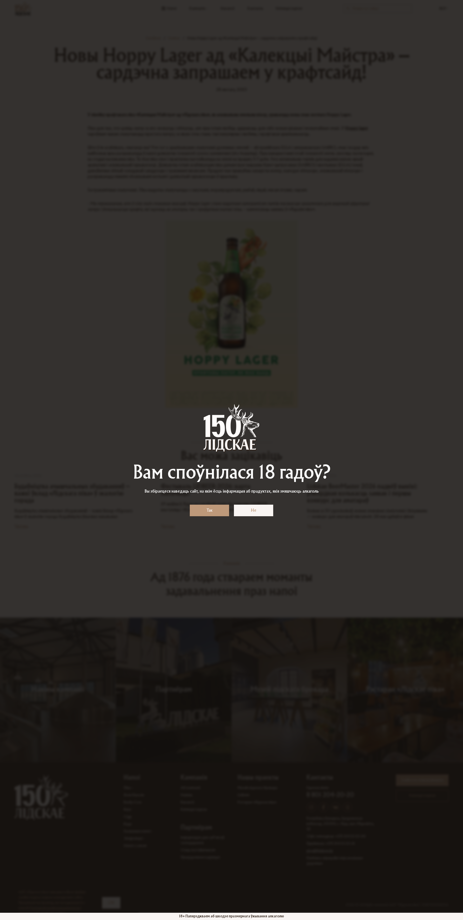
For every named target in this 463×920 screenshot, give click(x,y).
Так (209, 510)
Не (253, 510)
